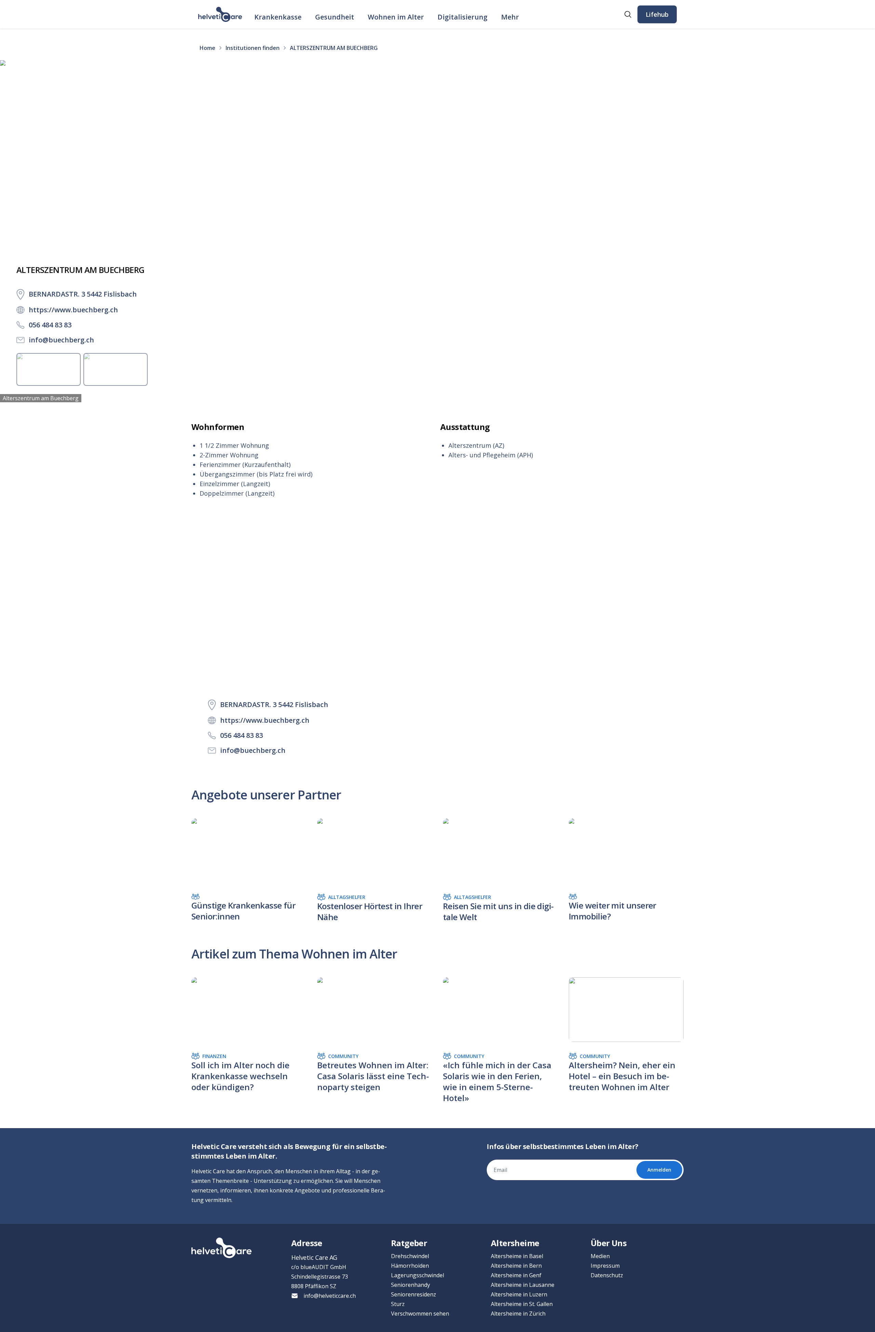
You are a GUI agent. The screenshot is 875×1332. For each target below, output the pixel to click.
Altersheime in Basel (517, 1256)
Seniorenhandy (410, 1285)
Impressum (605, 1265)
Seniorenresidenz (413, 1294)
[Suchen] (628, 14)
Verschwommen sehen (420, 1313)
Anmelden (659, 1169)
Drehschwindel (410, 1256)
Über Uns (609, 1243)
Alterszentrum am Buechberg (41, 398)
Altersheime (515, 1243)
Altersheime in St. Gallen (522, 1304)
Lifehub (657, 14)
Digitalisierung (462, 17)
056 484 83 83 (50, 324)
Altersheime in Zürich (518, 1313)
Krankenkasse (277, 17)
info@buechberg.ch (61, 339)
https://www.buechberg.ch (73, 309)
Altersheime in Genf (516, 1275)
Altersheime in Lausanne (522, 1285)
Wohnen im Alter (396, 17)
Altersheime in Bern (516, 1265)
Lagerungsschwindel (417, 1275)
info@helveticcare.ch (330, 1296)
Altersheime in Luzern (519, 1294)
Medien (600, 1256)
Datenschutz (607, 1275)
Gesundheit (334, 17)
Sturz (398, 1304)
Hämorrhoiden (410, 1265)
